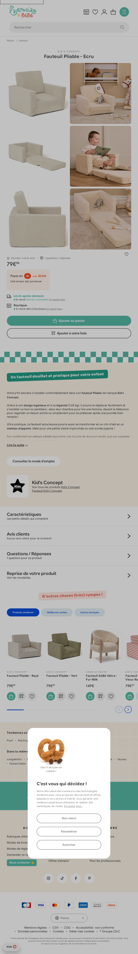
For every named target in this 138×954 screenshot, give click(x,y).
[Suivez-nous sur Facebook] (76, 878)
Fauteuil (23, 40)
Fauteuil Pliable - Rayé (22, 676)
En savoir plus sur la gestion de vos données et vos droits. (69, 943)
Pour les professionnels (105, 861)
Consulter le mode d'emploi (34, 461)
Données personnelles (32, 931)
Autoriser (68, 845)
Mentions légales (35, 927)
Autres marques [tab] (89, 612)
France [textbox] (64, 918)
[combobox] (69, 918)
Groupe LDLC (111, 931)
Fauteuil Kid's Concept (47, 491)
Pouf (10, 740)
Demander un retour (20, 855)
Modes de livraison (19, 842)
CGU (67, 927)
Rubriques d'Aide (18, 836)
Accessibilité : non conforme (95, 927)
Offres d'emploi (58, 861)
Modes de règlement (20, 849)
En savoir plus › (73, 806)
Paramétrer (69, 831)
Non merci (69, 818)
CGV (55, 927)
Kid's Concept (69, 51)
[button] (55, 258)
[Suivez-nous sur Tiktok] (62, 878)
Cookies (58, 931)
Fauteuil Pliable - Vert (61, 676)
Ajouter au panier (72, 321)
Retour (11, 40)
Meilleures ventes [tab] (57, 612)
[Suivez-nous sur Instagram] (48, 878)
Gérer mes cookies (81, 931)
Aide (9, 946)
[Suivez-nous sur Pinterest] (89, 878)
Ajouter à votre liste (72, 333)
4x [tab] (27, 276)
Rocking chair (26, 740)
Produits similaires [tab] (23, 612)
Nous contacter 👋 (21, 862)
